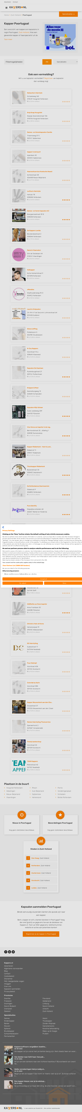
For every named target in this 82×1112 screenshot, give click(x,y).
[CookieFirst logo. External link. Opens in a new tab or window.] (3, 527)
